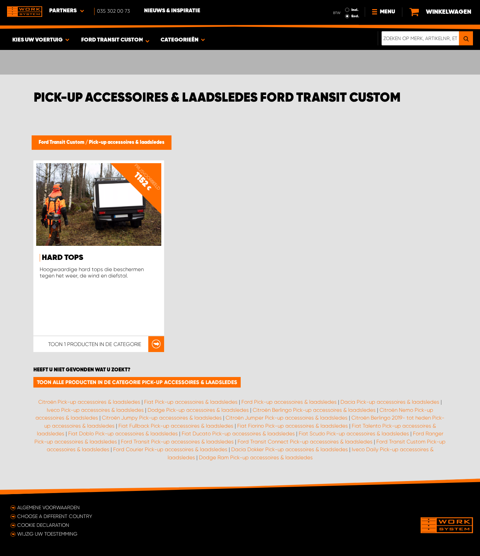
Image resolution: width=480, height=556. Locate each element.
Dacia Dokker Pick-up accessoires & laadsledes (289, 449)
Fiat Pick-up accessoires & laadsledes (191, 402)
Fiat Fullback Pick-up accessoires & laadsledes (175, 426)
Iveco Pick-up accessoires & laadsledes (95, 410)
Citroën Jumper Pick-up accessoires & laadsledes (287, 418)
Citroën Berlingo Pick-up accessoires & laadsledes (314, 410)
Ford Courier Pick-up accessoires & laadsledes (170, 449)
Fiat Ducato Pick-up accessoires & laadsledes (238, 433)
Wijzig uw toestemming (47, 534)
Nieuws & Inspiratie (172, 11)
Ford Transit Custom (62, 142)
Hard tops (62, 258)
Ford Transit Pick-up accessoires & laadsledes (177, 442)
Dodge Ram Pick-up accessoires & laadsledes (256, 457)
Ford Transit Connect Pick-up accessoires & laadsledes (305, 442)
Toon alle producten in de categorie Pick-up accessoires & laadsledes (137, 382)
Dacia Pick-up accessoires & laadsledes (389, 402)
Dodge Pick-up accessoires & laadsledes (198, 410)
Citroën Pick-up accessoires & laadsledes (89, 402)
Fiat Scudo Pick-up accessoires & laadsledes (354, 433)
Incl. (354, 10)
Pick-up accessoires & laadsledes (126, 142)
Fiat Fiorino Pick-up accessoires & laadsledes (292, 426)
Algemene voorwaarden (48, 507)
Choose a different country (54, 516)
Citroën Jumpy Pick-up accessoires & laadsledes (162, 418)
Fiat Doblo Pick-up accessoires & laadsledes (123, 433)
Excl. (355, 16)
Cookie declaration (43, 525)
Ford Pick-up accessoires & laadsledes (289, 402)
